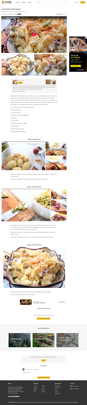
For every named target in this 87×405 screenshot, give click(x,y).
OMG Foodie (5, 11)
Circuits (35, 386)
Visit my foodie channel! (19, 91)
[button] (66, 14)
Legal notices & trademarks (72, 402)
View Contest (62, 302)
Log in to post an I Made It (43, 318)
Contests (24, 2)
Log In (76, 2)
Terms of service (23, 402)
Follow (20, 82)
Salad (16, 11)
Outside (43, 390)
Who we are (57, 393)
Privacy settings (40, 402)
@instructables (75, 386)
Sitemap (57, 391)
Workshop (35, 388)
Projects (17, 2)
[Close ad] (86, 37)
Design (35, 390)
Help (56, 390)
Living (42, 388)
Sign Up (83, 2)
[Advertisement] (78, 54)
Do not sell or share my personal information (55, 402)
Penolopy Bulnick (29, 369)
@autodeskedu (75, 389)
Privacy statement (32, 402)
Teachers (30, 2)
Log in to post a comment (43, 377)
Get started (57, 388)
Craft (34, 391)
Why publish (58, 386)
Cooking (11, 11)
